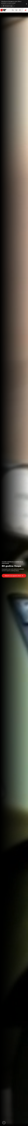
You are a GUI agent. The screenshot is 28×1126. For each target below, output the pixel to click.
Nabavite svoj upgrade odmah (13, 575)
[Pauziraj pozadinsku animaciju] (3, 1122)
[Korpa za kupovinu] (16, 10)
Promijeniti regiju (9, 6)
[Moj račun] (19, 10)
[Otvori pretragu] (12, 10)
